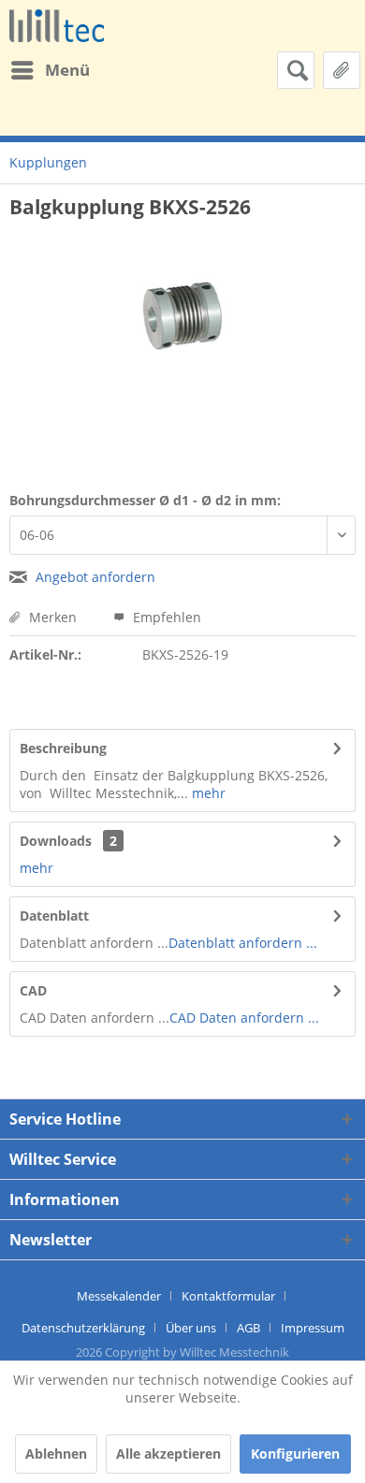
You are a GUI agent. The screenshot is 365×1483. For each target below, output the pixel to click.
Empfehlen (165, 617)
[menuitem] (49, 70)
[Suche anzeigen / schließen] (295, 70)
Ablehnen (56, 1453)
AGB (248, 1327)
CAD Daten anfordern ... (244, 1017)
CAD (33, 990)
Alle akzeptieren (168, 1453)
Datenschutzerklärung (83, 1327)
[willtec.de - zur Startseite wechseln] (56, 25)
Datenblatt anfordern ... (242, 943)
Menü (67, 69)
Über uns (191, 1327)
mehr (207, 793)
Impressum (312, 1327)
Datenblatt (54, 915)
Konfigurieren (295, 1453)
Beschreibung (63, 748)
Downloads (56, 841)
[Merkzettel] (341, 70)
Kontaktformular (228, 1295)
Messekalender (119, 1295)
